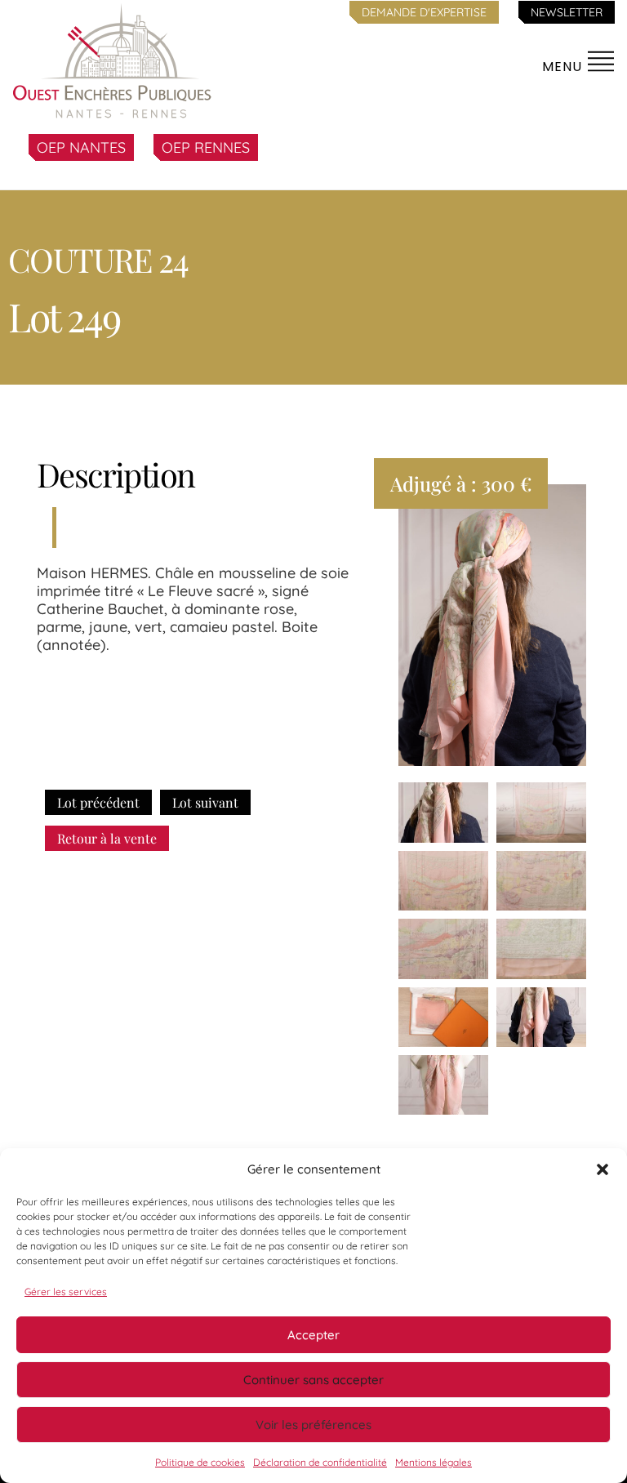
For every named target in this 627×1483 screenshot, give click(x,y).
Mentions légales (433, 1462)
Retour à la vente (107, 838)
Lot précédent (98, 802)
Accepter (313, 1335)
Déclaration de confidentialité (320, 1462)
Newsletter (567, 12)
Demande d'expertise (424, 12)
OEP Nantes (81, 147)
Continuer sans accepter (313, 1379)
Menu (564, 66)
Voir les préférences (313, 1424)
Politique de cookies (200, 1462)
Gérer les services (65, 1291)
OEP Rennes (206, 147)
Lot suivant (205, 802)
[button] (602, 1169)
